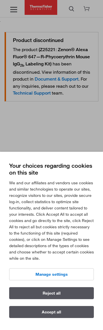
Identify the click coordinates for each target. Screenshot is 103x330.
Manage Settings (51, 274)
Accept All (51, 312)
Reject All (52, 293)
